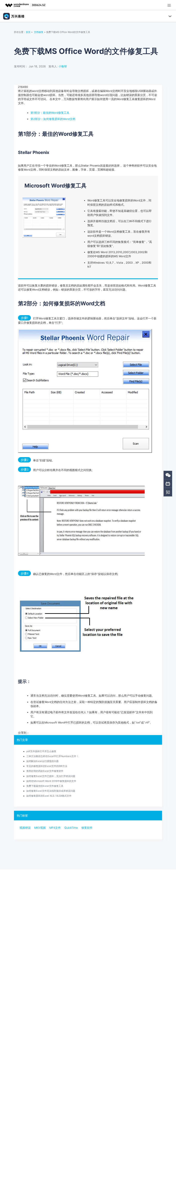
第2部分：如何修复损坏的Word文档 (52, 119)
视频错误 (25, 827)
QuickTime (71, 827)
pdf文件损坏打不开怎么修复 (41, 751)
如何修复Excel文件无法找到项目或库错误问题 (50, 790)
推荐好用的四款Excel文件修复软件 (44, 770)
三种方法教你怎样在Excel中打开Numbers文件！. (52, 756)
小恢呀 (63, 66)
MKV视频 (40, 827)
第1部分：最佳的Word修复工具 (49, 112)
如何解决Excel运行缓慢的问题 (42, 761)
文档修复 (38, 32)
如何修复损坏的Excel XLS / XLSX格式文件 (48, 795)
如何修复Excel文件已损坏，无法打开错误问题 (50, 776)
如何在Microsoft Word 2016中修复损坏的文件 (51, 781)
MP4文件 (55, 827)
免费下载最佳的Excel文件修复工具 (44, 785)
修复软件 (87, 827)
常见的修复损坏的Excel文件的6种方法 (46, 766)
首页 (28, 32)
